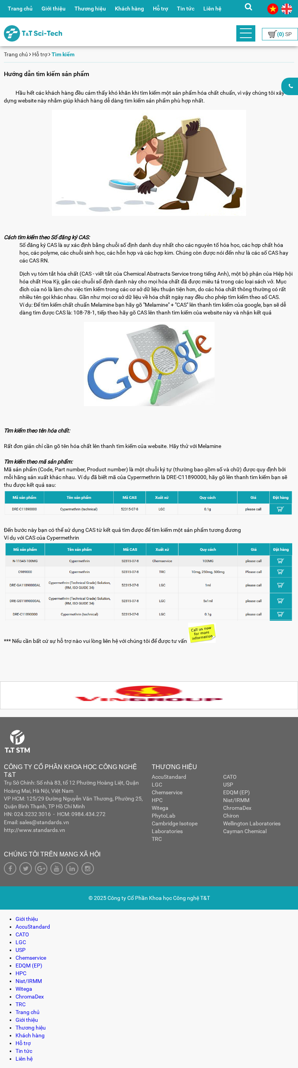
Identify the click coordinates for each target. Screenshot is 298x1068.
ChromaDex (237, 808)
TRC (157, 839)
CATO (230, 777)
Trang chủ (20, 8)
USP (228, 784)
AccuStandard (169, 777)
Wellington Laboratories (252, 823)
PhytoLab (163, 816)
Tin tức (185, 8)
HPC (157, 800)
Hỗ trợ (160, 8)
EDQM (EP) (236, 792)
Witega (160, 808)
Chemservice (167, 792)
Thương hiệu (90, 8)
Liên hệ (212, 8)
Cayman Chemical (245, 831)
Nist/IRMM (236, 800)
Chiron (231, 816)
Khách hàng (129, 8)
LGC (157, 784)
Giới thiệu (54, 8)
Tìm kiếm (63, 54)
